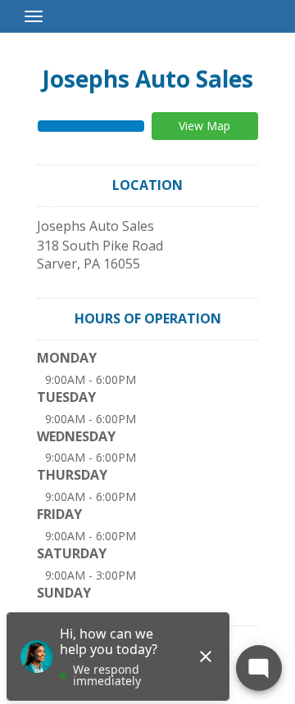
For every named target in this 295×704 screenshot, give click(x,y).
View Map (204, 125)
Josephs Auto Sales (147, 78)
